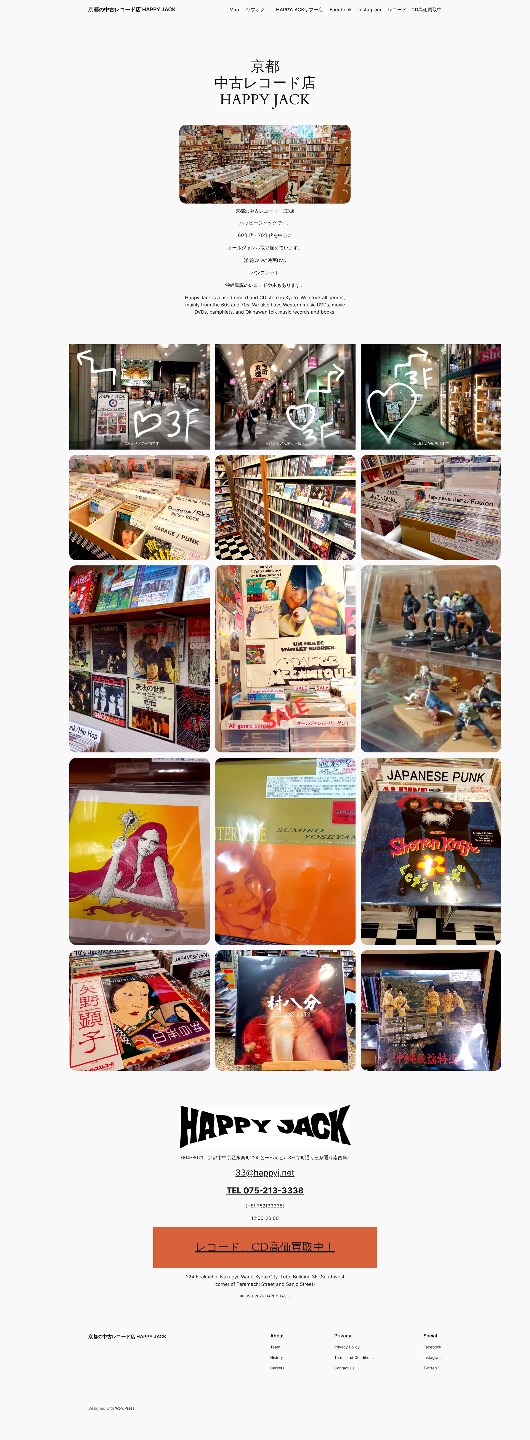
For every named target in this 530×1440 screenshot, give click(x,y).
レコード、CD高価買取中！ (265, 1247)
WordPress (124, 1408)
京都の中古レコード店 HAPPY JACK (132, 9)
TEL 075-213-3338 (265, 1190)
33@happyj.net (265, 1172)
